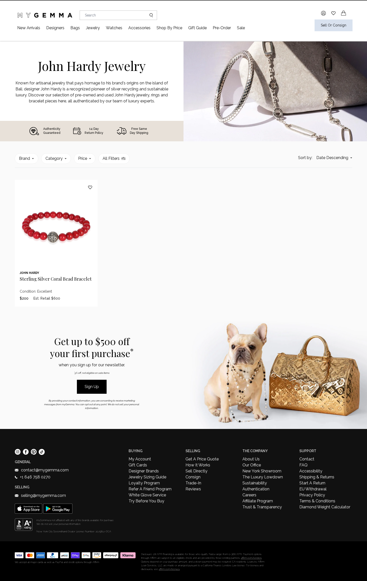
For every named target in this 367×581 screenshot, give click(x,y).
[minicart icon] (343, 13)
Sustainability (254, 483)
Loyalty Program (144, 483)
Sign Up (92, 386)
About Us (251, 459)
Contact (306, 459)
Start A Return (312, 483)
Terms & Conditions (317, 501)
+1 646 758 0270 (35, 477)
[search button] (149, 15)
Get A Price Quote (202, 459)
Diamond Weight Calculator (324, 507)
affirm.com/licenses (169, 569)
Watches (114, 27)
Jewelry (93, 27)
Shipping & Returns (316, 477)
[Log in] (323, 13)
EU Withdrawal (313, 489)
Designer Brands (144, 471)
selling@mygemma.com (43, 495)
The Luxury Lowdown (262, 477)
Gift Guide (197, 27)
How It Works (197, 465)
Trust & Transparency (262, 507)
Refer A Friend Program (150, 489)
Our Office (251, 465)
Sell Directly (196, 471)
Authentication (255, 489)
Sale (241, 27)
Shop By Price (169, 27)
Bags (75, 27)
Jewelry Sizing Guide (147, 477)
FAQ (303, 465)
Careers (249, 495)
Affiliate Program (257, 501)
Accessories (139, 27)
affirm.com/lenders (251, 558)
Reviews (193, 489)
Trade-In (193, 483)
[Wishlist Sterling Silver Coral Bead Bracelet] (90, 187)
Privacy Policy (312, 495)
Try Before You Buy (146, 501)
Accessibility (310, 471)
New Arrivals (28, 27)
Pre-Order (222, 27)
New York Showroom (261, 471)
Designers (55, 27)
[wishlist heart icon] (333, 13)
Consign (192, 477)
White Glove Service (147, 495)
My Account (140, 459)
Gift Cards (138, 465)
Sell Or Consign (333, 25)
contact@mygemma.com (45, 470)
